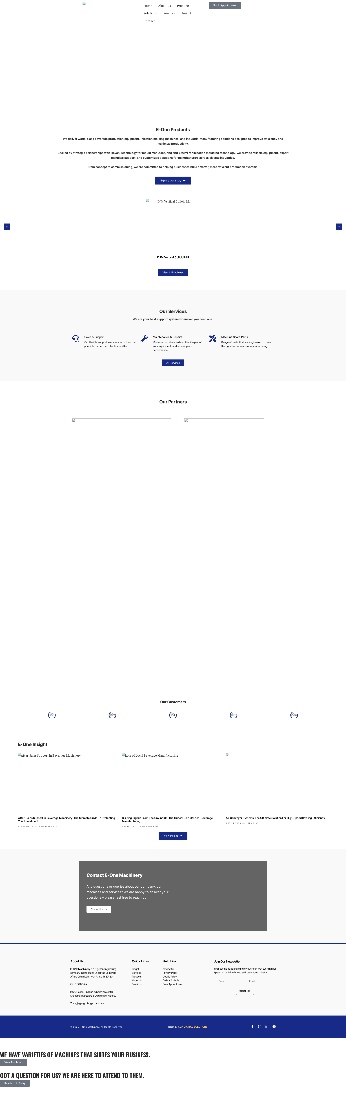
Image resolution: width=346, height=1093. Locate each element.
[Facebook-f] (252, 1026)
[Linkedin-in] (267, 1026)
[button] (7, 226)
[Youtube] (274, 1026)
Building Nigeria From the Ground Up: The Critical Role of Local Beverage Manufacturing (167, 819)
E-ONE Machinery (80, 968)
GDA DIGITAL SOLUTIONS (192, 1026)
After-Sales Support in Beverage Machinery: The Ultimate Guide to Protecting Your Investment (66, 819)
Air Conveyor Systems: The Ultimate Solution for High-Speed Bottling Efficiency (275, 818)
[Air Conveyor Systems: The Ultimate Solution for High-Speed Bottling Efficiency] (277, 783)
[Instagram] (259, 1026)
